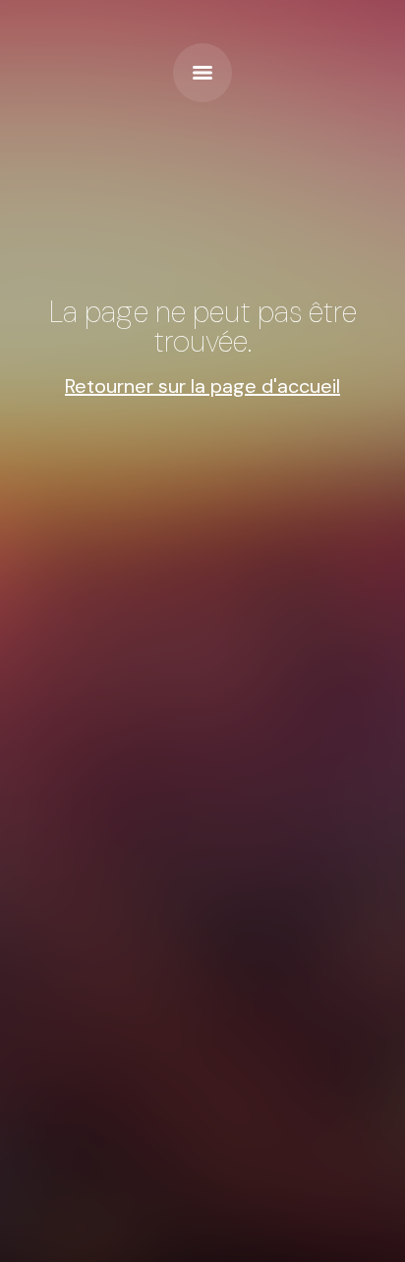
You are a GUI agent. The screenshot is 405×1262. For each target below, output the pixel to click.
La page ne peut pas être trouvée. (203, 326)
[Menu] (202, 72)
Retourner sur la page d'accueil (202, 386)
